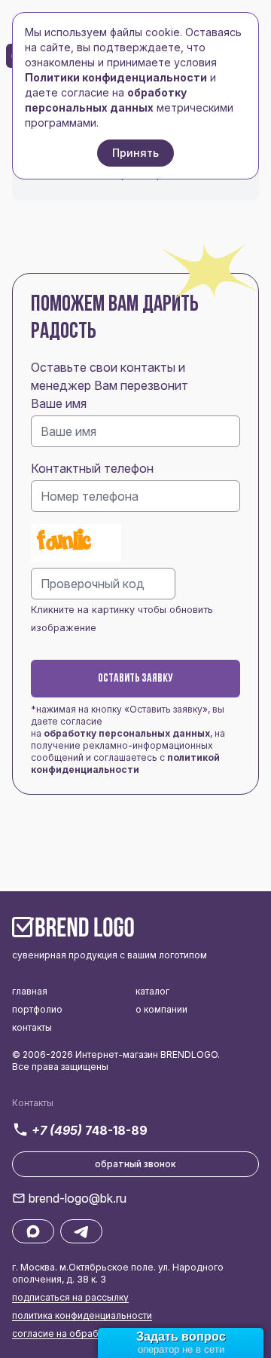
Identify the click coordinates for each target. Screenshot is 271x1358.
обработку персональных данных (127, 733)
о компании (161, 1009)
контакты (32, 1027)
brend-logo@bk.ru (77, 1198)
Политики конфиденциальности (116, 77)
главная (29, 991)
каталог (152, 991)
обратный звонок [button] (135, 1163)
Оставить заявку (135, 679)
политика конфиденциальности (82, 1315)
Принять (135, 152)
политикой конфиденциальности (125, 763)
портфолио (37, 1009)
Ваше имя (59, 403)
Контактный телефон (92, 468)
